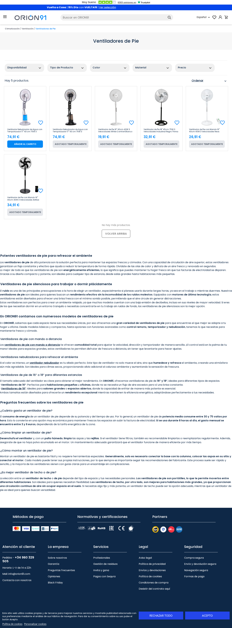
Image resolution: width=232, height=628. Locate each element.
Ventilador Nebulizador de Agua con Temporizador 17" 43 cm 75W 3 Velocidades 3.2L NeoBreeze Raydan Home (24, 130)
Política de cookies (150, 576)
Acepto (207, 615)
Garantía (53, 564)
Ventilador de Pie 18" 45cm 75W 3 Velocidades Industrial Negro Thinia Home (161, 130)
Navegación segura (196, 570)
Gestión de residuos (105, 564)
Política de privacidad (152, 564)
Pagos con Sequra (104, 576)
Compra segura (194, 558)
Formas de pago (194, 576)
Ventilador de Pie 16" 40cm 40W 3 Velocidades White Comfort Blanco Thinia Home (115, 130)
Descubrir (131, 7)
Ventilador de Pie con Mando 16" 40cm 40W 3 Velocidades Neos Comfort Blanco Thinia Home (204, 130)
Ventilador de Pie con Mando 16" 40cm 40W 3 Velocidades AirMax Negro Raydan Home (23, 198)
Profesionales (101, 558)
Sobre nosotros (57, 558)
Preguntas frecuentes (61, 570)
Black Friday (55, 582)
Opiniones (54, 576)
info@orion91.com (19, 574)
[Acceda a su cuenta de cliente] (220, 19)
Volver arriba (116, 234)
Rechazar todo (161, 615)
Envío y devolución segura (200, 564)
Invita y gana (101, 570)
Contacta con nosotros (16, 580)
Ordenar (209, 81)
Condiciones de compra (153, 582)
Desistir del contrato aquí (154, 589)
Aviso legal (145, 558)
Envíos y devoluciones (152, 570)
